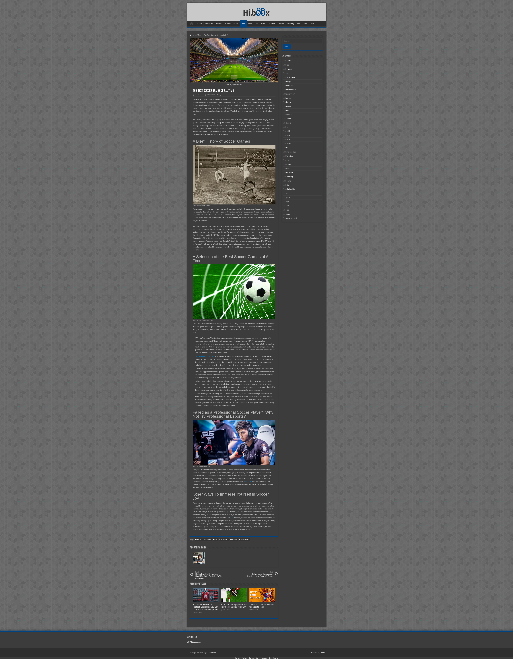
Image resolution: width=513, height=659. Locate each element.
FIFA (215, 539)
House (287, 139)
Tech (256, 24)
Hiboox (248, 481)
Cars (263, 24)
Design (288, 81)
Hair (287, 127)
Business (219, 24)
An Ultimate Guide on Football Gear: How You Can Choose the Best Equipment (205, 606)
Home (191, 23)
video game (245, 539)
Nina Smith (199, 95)
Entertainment (290, 90)
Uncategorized (291, 218)
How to (288, 144)
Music (287, 168)
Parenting (290, 24)
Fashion (281, 24)
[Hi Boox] (256, 11)
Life (286, 148)
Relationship (290, 189)
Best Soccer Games (203, 539)
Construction (290, 77)
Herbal (288, 135)
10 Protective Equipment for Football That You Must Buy (234, 605)
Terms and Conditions (269, 658)
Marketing (289, 156)
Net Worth (209, 24)
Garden (288, 123)
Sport (243, 24)
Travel (312, 24)
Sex (286, 193)
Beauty (288, 61)
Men (287, 160)
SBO (232, 518)
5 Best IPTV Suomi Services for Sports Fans (261, 605)
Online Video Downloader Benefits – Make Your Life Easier (260, 574)
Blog (287, 65)
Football (224, 539)
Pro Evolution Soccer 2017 (204, 356)
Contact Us (253, 658)
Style (250, 24)
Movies (288, 164)
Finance (288, 102)
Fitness (288, 106)
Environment (290, 94)
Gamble (288, 115)
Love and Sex (290, 152)
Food (287, 110)
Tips (305, 24)
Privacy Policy (241, 658)
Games (228, 24)
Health (236, 24)
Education (271, 24)
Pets (298, 24)
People (199, 24)
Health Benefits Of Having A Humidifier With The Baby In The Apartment (208, 575)
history (234, 539)
